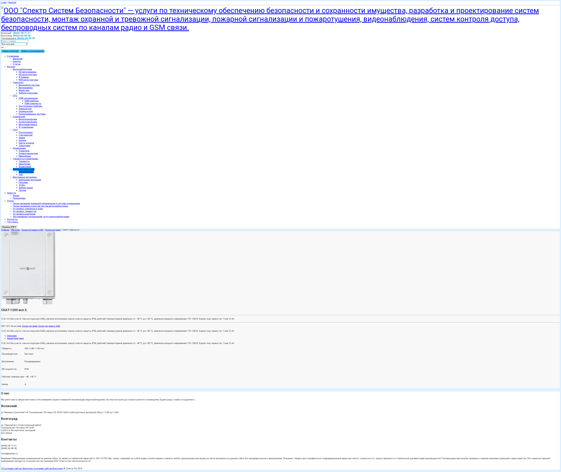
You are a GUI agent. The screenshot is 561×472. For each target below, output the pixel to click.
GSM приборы (32, 101)
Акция (16, 195)
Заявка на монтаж (10, 51)
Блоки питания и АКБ (23, 169)
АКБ (21, 174)
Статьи (16, 64)
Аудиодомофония (28, 122)
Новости (11, 193)
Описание (12, 335)
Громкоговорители (28, 153)
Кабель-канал (26, 187)
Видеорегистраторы (29, 85)
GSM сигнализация (28, 98)
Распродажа (19, 198)
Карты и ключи (26, 143)
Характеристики (15, 338)
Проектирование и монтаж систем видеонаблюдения (40, 206)
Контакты (12, 219)
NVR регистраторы (28, 79)
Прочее (22, 190)
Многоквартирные (28, 124)
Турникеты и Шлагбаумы (25, 158)
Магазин (15, 230)
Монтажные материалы (25, 177)
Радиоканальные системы (32, 114)
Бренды (17, 61)
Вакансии (17, 58)
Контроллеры (26, 132)
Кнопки (22, 140)
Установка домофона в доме (28, 208)
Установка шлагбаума (24, 214)
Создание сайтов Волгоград (48, 468)
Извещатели (25, 108)
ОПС (15, 95)
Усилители (24, 151)
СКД (15, 129)
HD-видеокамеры (27, 72)
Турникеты (24, 161)
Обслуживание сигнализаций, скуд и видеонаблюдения (41, 216)
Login (4, 2)
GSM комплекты (33, 103)
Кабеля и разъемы (28, 93)
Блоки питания (26, 172)
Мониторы (24, 90)
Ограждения (25, 166)
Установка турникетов (24, 211)
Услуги (10, 201)
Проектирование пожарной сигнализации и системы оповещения (46, 203)
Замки (22, 137)
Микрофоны (25, 156)
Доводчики (24, 145)
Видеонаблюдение (22, 69)
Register (12, 2)
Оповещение (19, 148)
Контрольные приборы (30, 106)
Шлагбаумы (25, 164)
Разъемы (23, 182)
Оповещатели (26, 111)
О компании (13, 56)
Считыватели (25, 135)
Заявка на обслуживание (32, 51)
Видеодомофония (28, 119)
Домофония (19, 116)
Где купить (12, 222)
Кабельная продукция (30, 179)
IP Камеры (24, 77)
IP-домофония (26, 127)
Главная (5, 230)
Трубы (22, 185)
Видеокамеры (26, 87)
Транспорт (18, 82)
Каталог (11, 66)
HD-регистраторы (28, 74)
